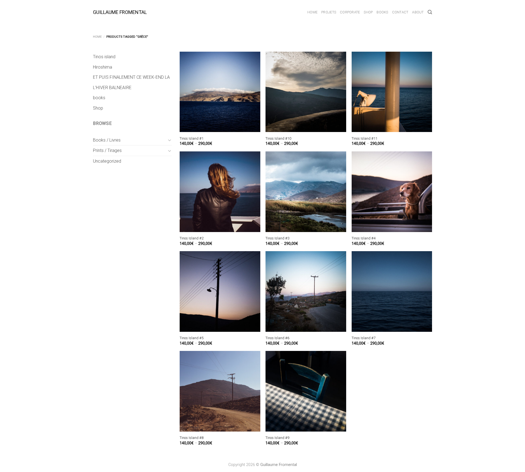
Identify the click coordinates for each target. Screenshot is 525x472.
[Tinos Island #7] (392, 291)
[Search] (430, 12)
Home (312, 12)
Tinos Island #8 (191, 438)
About (418, 12)
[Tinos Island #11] (392, 92)
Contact (400, 12)
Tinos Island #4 (363, 238)
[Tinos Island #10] (306, 92)
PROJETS (328, 12)
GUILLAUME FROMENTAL (120, 12)
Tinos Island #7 (363, 338)
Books (382, 12)
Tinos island (104, 56)
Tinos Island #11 (364, 138)
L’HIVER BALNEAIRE (112, 87)
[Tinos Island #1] (220, 92)
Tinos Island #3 (277, 238)
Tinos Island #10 (278, 138)
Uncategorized (107, 161)
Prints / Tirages (107, 150)
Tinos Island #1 (191, 138)
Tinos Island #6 (277, 338)
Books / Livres (107, 140)
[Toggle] (169, 140)
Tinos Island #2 (191, 238)
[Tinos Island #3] (306, 191)
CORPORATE (350, 12)
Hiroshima (102, 67)
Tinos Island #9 (277, 438)
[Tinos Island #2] (220, 191)
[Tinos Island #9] (306, 391)
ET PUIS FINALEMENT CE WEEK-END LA (131, 77)
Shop (368, 12)
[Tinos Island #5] (220, 291)
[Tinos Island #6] (306, 291)
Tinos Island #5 (191, 338)
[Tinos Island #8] (220, 391)
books (99, 97)
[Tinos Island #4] (392, 191)
